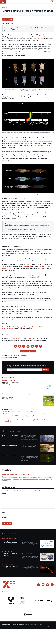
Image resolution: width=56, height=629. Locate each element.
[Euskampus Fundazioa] (44, 601)
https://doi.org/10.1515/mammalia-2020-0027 (21, 319)
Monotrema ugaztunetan (17, 143)
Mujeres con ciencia (7, 551)
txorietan (16, 289)
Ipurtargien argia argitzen (9, 455)
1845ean (41, 266)
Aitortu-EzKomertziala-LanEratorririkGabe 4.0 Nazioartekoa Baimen (27, 626)
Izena (4, 507)
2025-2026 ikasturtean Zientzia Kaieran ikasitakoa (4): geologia (21, 411)
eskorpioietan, (22, 283)
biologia (10, 357)
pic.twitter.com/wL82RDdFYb (41, 225)
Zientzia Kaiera (9, 626)
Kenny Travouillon (7, 207)
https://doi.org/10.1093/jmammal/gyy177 (13, 313)
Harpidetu (45, 369)
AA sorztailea (8, 418)
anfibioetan (13, 287)
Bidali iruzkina (7, 523)
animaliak (5, 357)
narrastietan (34, 287)
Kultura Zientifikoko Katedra (15, 624)
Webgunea (4, 517)
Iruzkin (4, 493)
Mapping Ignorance (7, 564)
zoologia (15, 357)
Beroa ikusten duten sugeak (9, 445)
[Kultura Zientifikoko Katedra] (17, 601)
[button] (15, 346)
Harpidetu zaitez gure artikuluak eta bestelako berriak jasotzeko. (26, 366)
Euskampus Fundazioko (36, 338)
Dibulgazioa (5, 7)
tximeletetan (48, 283)
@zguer (16, 338)
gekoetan (5, 289)
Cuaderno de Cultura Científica (10, 538)
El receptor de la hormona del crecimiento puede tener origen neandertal (11, 542)
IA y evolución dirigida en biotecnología (10, 554)
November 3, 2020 (31, 229)
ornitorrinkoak (31, 274)
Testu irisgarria (8, 19)
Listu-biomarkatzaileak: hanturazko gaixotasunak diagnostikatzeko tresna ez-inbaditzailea (27, 414)
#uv (32, 225)
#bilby (29, 225)
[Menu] (52, 2)
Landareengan (27, 266)
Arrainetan (29, 285)
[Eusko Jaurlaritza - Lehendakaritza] (28, 615)
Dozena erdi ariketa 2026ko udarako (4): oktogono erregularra (20, 416)
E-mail (4, 512)
